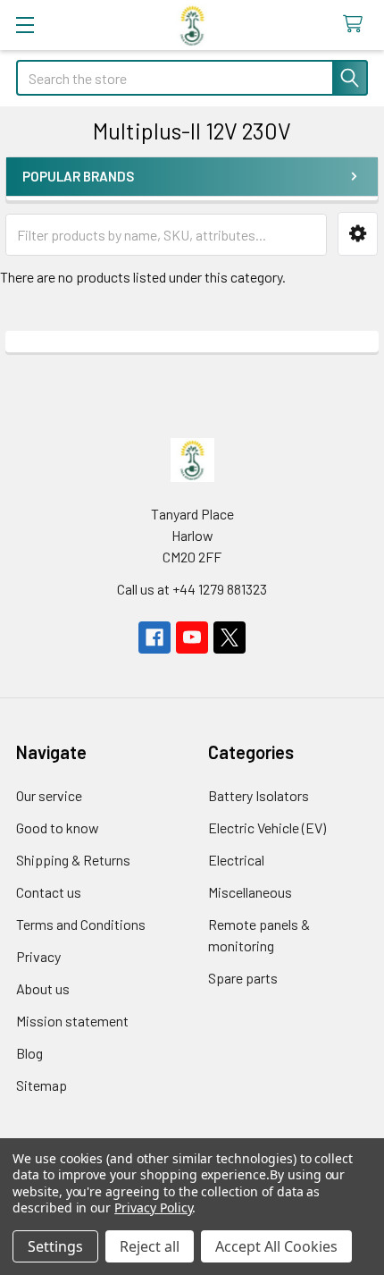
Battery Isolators (258, 795)
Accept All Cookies (276, 1246)
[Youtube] (192, 637)
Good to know (57, 827)
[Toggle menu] (24, 24)
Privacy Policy (153, 1207)
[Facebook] (154, 637)
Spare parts (243, 977)
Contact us (48, 891)
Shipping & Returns (73, 859)
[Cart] (357, 24)
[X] (229, 637)
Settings (55, 1246)
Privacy (38, 956)
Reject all (149, 1246)
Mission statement (72, 1020)
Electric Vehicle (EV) (267, 827)
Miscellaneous (250, 891)
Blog (29, 1052)
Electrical (236, 859)
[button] (358, 234)
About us (43, 988)
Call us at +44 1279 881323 (192, 588)
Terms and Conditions (81, 924)
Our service (49, 795)
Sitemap (41, 1085)
